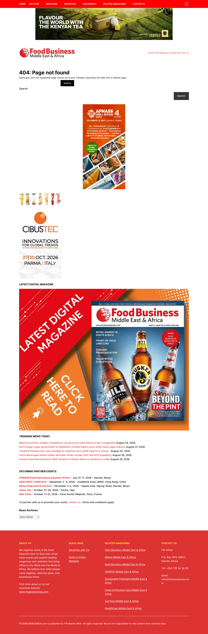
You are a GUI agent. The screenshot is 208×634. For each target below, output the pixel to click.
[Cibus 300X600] (40, 276)
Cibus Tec (25, 490)
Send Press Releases (158, 52)
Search (23, 88)
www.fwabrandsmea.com (33, 591)
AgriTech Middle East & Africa (122, 601)
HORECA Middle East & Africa (122, 571)
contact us (74, 502)
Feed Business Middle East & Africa (125, 564)
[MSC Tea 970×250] (104, 38)
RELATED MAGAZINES (114, 4)
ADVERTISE (70, 4)
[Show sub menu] (41, 4)
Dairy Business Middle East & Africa (125, 550)
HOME (22, 4)
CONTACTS (139, 4)
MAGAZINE (51, 4)
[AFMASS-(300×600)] (104, 187)
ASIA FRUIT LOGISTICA (32, 481)
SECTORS (34, 4)
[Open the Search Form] (186, 4)
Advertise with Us (180, 52)
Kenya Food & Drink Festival (35, 486)
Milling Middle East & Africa (120, 557)
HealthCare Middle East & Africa (123, 608)
